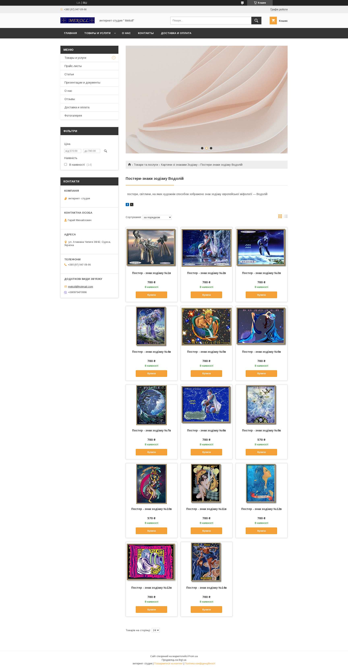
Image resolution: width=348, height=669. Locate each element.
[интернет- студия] (77, 22)
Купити (151, 295)
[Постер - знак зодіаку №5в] (206, 326)
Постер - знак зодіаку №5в (206, 351)
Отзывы (69, 99)
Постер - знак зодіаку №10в (151, 509)
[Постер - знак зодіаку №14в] (206, 562)
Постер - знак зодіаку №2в (206, 273)
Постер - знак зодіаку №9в (261, 430)
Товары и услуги (97, 33)
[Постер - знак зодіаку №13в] (151, 562)
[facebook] (127, 205)
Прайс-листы (73, 66)
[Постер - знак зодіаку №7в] (151, 405)
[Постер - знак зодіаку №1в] (151, 247)
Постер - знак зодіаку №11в (206, 509)
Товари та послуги (146, 164)
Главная (70, 33)
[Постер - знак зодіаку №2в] (206, 247)
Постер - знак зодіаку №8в (206, 430)
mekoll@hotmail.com (80, 286)
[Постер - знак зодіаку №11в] (206, 483)
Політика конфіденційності (200, 663)
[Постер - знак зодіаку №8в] (206, 405)
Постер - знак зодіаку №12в (261, 509)
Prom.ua (193, 656)
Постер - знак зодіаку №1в (151, 273)
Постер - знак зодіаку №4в (151, 351)
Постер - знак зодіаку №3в (261, 273)
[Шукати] (256, 20)
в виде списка (286, 217)
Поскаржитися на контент (168, 663)
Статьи (69, 74)
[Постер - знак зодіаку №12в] (261, 483)
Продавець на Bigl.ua (174, 660)
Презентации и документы (82, 82)
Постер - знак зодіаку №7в (151, 430)
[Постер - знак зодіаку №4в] (151, 326)
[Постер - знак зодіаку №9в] (261, 405)
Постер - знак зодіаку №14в (206, 587)
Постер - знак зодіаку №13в (151, 587)
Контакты (146, 33)
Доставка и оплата (176, 33)
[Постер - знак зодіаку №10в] (151, 483)
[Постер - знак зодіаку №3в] (261, 247)
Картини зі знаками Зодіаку (179, 164)
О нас (126, 33)
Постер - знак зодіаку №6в (261, 351)
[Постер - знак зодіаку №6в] (261, 326)
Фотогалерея (73, 115)
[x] (131, 205)
